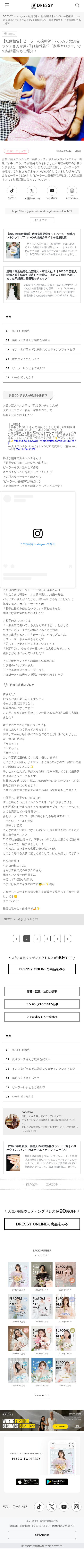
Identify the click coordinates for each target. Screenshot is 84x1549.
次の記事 (54, 1184)
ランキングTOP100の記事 (42, 1004)
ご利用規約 (25, 1526)
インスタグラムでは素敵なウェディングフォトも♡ (43, 349)
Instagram (72, 198)
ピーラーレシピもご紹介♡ (28, 368)
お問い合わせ (42, 1534)
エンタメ (21, 16)
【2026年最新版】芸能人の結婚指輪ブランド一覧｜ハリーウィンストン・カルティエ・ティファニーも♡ (41, 1147)
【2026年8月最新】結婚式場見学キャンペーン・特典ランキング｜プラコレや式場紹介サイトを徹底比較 (40, 235)
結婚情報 (33, 16)
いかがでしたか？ (23, 377)
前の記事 (30, 1184)
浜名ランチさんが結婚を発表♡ (31, 340)
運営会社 (14, 1526)
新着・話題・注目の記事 (42, 991)
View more (42, 1395)
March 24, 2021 (25, 449)
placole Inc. (39, 1545)
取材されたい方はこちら (64, 1526)
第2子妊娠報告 (21, 330)
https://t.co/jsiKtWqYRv (28, 440)
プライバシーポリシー (41, 1526)
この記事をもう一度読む (42, 1016)
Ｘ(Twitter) (32, 198)
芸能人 (11, 34)
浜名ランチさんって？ (25, 358)
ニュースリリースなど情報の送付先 (42, 1521)
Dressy (42, 6)
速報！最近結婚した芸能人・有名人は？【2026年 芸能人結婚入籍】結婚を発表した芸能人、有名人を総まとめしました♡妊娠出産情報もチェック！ (41, 275)
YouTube (52, 198)
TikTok (12, 198)
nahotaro (27, 1112)
